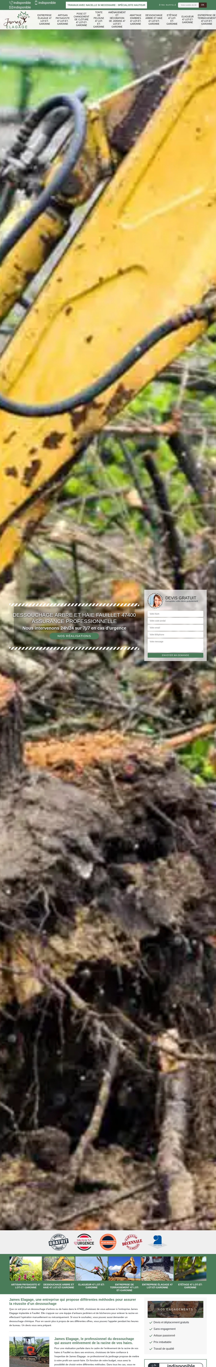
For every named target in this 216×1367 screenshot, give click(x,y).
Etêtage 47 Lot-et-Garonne (172, 19)
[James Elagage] (17, 20)
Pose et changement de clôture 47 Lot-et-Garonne (81, 20)
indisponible (22, 3)
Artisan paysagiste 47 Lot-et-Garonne (63, 19)
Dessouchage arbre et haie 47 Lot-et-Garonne (154, 19)
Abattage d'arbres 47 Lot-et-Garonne (135, 19)
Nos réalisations (74, 636)
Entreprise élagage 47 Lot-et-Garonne (44, 19)
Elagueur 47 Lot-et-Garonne (188, 19)
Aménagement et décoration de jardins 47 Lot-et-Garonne (117, 19)
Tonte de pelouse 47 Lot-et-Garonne (98, 19)
